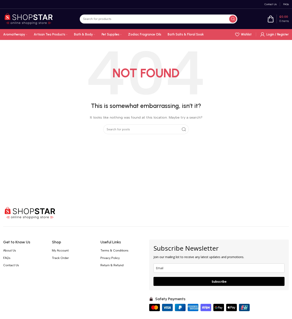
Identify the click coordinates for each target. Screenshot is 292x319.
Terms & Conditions (114, 250)
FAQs (6, 258)
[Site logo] (28, 19)
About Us (9, 250)
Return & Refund (112, 265)
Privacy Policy (110, 258)
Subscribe (219, 281)
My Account (60, 250)
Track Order (60, 258)
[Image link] (30, 213)
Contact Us (11, 265)
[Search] (232, 19)
